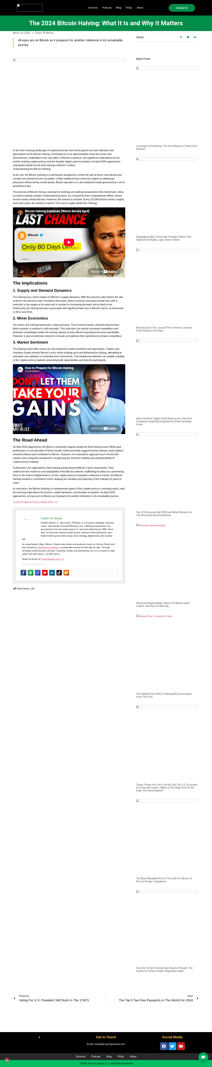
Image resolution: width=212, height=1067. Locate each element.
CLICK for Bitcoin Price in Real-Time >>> (35, 502)
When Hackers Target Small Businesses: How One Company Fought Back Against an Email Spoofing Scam (164, 421)
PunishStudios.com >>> (52, 559)
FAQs (129, 7)
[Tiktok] (59, 572)
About (140, 7)
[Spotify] (30, 572)
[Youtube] (45, 572)
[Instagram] (38, 572)
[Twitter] (172, 1046)
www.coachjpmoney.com (34, 564)
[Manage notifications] (6, 1060)
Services (93, 7)
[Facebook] (23, 572)
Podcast (106, 7)
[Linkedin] (52, 572)
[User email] (66, 572)
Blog (118, 7)
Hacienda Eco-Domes (48, 547)
